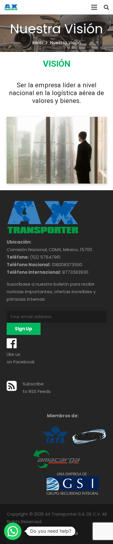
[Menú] (94, 7)
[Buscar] (106, 7)
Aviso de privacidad (57, 533)
